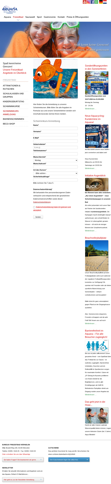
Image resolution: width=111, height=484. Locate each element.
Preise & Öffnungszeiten (78, 17)
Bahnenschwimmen (13, 119)
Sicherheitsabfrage (41, 177)
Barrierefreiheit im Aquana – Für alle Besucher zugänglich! (96, 333)
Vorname (37, 132)
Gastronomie (50, 17)
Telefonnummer (40, 151)
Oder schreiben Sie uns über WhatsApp (16, 454)
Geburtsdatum (39, 144)
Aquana (7, 17)
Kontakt (61, 17)
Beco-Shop (9, 124)
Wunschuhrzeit (39, 164)
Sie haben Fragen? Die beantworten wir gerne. (20, 460)
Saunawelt (30, 17)
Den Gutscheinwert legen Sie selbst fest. (64, 460)
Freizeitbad (18, 17)
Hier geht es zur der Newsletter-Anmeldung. (19, 480)
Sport (39, 17)
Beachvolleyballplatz (95, 238)
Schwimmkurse (11, 106)
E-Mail (36, 138)
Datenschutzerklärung (42, 202)
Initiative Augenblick (95, 175)
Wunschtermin (39, 157)
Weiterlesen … (91, 109)
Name (36, 125)
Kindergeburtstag (13, 101)
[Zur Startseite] (9, 14)
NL (105, 2)
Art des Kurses (40, 170)
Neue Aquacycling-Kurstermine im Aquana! (94, 119)
